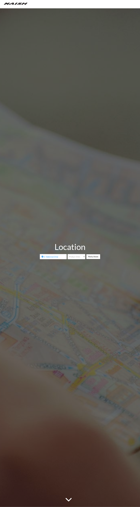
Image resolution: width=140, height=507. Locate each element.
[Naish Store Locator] (15, 3)
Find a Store (94, 256)
